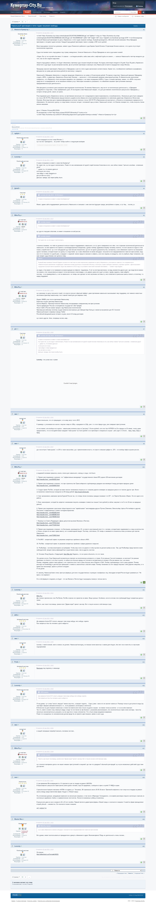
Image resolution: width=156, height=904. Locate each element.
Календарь (47, 12)
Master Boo (18, 819)
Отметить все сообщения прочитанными (49, 901)
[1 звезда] (138, 26)
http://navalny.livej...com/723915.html (48, 535)
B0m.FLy (17, 215)
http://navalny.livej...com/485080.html (48, 514)
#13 (144, 638)
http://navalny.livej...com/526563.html (48, 485)
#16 (144, 725)
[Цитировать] (24, 38)
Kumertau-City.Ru (140, 901)
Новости (130, 873)
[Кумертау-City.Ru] (27, 5)
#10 (144, 467)
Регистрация (128, 6)
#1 (144, 29)
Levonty (17, 157)
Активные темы (139, 16)
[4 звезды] (142, 26)
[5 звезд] (144, 26)
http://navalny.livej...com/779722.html (48, 523)
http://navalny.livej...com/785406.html (48, 517)
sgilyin (16, 133)
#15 (144, 685)
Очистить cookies (32, 901)
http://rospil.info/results (82, 492)
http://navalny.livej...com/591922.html (48, 479)
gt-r (15, 329)
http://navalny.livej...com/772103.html (48, 525)
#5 (144, 215)
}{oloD (16, 188)
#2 (144, 133)
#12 (144, 615)
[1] (141, 118)
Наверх (13, 901)
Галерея (55, 12)
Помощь (140, 6)
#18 (144, 777)
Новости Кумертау (16, 12)
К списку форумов (21, 901)
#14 (144, 662)
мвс (15, 414)
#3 (144, 157)
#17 (144, 748)
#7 (144, 329)
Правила (62, 12)
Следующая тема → (139, 873)
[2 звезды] (140, 26)
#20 (144, 846)
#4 (144, 188)
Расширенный (143, 12)
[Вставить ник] (21, 38)
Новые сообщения (123, 16)
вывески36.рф (48, 128)
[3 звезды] (141, 26)
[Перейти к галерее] (19, 224)
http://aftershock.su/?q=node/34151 (47, 854)
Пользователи (37, 12)
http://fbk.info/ (68, 554)
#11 (144, 590)
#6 (144, 287)
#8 (144, 414)
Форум (27, 12)
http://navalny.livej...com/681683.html (48, 512)
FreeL (16, 662)
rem (15, 777)
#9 (144, 443)
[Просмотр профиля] (29, 29)
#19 (144, 819)
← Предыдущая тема (121, 873)
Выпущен (40, 668)
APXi (16, 615)
